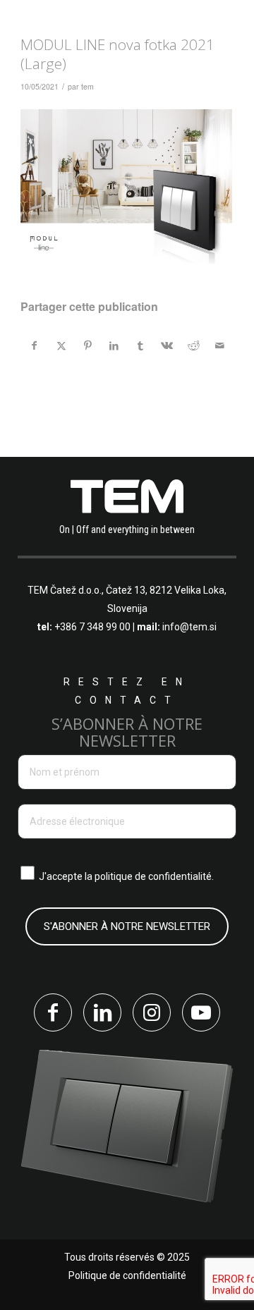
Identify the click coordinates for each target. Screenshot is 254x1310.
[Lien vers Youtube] (201, 1012)
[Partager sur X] (61, 345)
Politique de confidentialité (127, 1275)
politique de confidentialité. (154, 876)
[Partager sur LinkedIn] (114, 345)
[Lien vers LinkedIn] (102, 1012)
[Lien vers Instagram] (152, 1012)
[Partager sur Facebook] (34, 345)
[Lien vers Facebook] (53, 1012)
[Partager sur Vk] (168, 345)
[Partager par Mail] (220, 345)
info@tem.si (189, 626)
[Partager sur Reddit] (194, 345)
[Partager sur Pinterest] (88, 345)
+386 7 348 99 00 (92, 626)
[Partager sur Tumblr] (141, 345)
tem (87, 86)
